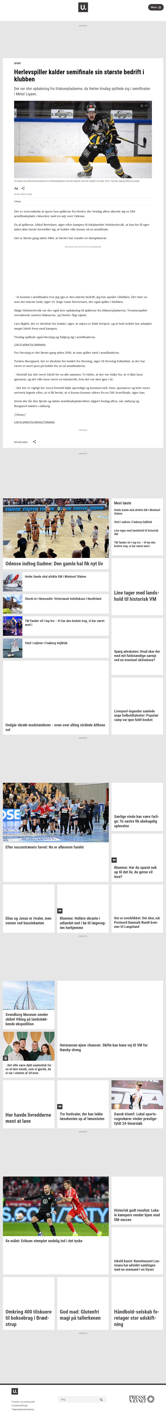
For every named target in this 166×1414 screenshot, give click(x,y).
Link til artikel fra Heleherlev (30, 344)
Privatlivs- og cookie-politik (23, 1402)
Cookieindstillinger (20, 1405)
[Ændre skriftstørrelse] (16, 188)
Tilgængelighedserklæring (23, 1409)
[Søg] (101, 1399)
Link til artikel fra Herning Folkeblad (34, 422)
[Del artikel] (23, 188)
